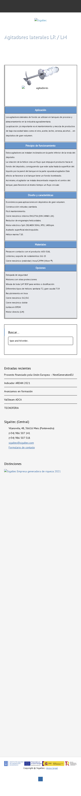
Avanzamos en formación (18, 391)
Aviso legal (52, 768)
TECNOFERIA (11, 408)
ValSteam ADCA (13, 399)
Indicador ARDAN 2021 (17, 383)
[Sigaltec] (40, 20)
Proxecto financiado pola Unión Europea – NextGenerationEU (38, 374)
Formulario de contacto (22, 447)
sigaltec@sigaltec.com (21, 442)
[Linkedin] (40, 779)
